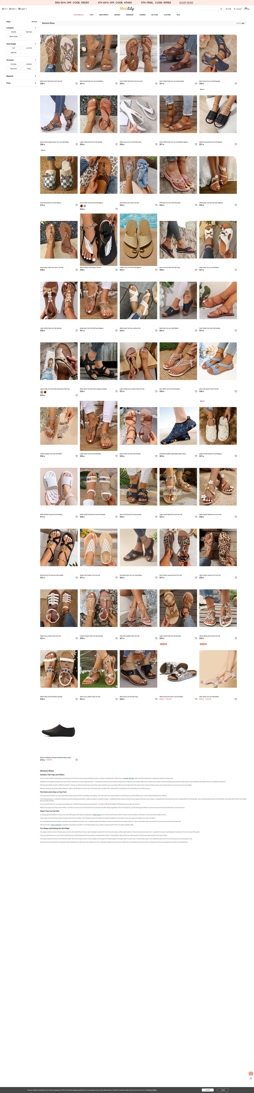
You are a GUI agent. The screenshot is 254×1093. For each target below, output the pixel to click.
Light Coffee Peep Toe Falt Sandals (51, 328)
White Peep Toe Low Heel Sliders (209, 267)
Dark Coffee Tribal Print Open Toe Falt (51, 267)
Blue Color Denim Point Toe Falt (208, 389)
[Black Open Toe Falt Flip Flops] (138, 669)
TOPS (91, 15)
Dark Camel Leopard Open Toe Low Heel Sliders (54, 142)
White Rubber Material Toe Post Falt (210, 514)
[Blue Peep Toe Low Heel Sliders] (178, 300)
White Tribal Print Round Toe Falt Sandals (92, 514)
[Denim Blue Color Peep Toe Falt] (138, 175)
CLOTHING (167, 15)
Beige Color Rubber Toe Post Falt (90, 575)
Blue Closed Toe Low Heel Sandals (209, 81)
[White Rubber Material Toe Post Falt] (218, 487)
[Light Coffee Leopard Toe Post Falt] (218, 547)
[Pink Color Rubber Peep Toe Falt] (138, 608)
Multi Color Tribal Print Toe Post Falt (51, 81)
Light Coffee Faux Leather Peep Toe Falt (132, 389)
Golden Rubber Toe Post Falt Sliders (51, 454)
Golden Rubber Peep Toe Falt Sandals (91, 636)
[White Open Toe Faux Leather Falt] (138, 300)
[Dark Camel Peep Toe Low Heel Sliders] (98, 53)
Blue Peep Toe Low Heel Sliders (169, 328)
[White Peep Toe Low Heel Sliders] (218, 240)
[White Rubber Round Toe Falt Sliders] (59, 487)
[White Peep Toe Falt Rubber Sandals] (59, 669)
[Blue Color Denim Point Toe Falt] (218, 361)
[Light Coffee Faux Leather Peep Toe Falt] (138, 361)
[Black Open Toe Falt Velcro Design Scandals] (98, 361)
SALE (178, 15)
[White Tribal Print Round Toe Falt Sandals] (98, 487)
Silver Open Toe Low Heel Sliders (209, 696)
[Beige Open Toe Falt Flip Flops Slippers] (98, 300)
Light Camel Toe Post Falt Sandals (90, 454)
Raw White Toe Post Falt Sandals (170, 389)
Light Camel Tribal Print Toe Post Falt (171, 514)
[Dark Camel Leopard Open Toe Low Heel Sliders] (59, 114)
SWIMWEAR (129, 15)
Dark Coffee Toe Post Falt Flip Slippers (91, 203)
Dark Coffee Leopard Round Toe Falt (171, 575)
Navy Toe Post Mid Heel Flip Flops (170, 267)
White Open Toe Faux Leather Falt (130, 328)
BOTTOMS (154, 15)
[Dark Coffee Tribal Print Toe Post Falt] (138, 53)
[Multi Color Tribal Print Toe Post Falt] (59, 53)
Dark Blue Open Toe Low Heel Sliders (131, 575)
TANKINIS (142, 15)
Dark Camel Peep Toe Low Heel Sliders (91, 81)
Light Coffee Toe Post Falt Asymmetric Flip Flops (55, 389)
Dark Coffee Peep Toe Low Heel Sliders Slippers (174, 142)
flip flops (131, 778)
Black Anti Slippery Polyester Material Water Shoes (55, 757)
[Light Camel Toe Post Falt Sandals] (98, 426)
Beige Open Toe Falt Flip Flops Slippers (91, 328)
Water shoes (97, 814)
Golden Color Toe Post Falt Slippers (130, 267)
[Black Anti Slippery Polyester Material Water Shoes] (59, 729)
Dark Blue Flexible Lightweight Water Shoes (173, 454)
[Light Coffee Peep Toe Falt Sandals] (59, 300)
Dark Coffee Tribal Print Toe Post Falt (131, 81)
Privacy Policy (152, 1090)
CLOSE (223, 1090)
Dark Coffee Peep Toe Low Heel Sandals (172, 81)
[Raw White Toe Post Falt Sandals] (178, 361)
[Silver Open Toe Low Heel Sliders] (218, 669)
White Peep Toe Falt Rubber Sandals (51, 696)
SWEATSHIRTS (103, 15)
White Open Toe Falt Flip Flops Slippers (211, 203)
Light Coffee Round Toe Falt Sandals (91, 142)
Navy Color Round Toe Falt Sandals (130, 514)
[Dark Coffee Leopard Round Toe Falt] (178, 547)
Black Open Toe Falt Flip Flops (129, 696)
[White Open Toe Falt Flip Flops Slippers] (218, 175)
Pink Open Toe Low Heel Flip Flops (170, 203)
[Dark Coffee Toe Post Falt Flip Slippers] (98, 175)
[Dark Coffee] (81, 206)
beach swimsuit (56, 825)
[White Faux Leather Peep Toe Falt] (59, 608)
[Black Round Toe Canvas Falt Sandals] (59, 547)
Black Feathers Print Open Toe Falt (90, 267)
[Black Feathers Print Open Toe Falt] (98, 240)
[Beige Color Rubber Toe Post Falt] (98, 547)
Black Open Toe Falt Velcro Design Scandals (93, 389)
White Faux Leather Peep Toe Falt (50, 636)
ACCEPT (207, 1090)
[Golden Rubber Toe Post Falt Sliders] (59, 426)
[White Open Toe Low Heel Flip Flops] (138, 114)
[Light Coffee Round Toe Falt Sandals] (98, 114)
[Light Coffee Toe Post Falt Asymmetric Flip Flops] (59, 361)
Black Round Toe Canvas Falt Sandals (51, 575)
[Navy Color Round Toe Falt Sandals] (138, 487)
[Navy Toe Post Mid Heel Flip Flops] (178, 240)
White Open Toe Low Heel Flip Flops (130, 142)
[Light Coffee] (85, 206)
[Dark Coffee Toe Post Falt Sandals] (218, 300)
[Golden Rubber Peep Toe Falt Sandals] (98, 608)
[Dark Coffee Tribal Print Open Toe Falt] (59, 240)
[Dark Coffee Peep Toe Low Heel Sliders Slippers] (178, 114)
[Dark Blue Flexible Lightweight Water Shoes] (178, 426)
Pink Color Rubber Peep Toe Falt (129, 636)
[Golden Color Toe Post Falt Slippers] (138, 240)
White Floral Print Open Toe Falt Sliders (171, 696)
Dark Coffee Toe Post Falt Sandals (209, 328)
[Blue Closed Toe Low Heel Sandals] (218, 53)
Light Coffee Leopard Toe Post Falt (210, 575)
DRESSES (117, 15)
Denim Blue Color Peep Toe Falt (129, 203)
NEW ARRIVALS (79, 15)
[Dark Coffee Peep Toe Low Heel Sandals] (178, 53)
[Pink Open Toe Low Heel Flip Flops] (178, 175)
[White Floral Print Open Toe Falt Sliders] (178, 669)
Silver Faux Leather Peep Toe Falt (90, 696)
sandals (125, 778)
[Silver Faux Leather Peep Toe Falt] (98, 669)
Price (8, 83)
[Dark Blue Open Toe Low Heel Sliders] (138, 547)
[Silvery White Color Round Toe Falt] (218, 608)
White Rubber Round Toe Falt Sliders (51, 514)
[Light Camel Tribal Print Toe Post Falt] (178, 487)
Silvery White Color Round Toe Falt (209, 636)
